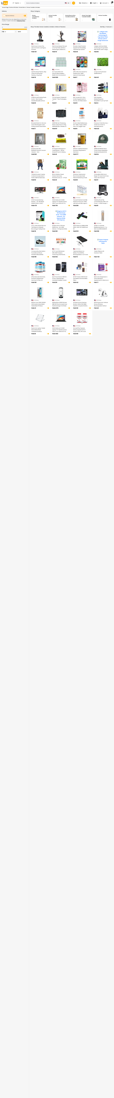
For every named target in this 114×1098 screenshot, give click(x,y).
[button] (83, 3)
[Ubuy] (4, 3)
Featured (108, 27)
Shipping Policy (21, 20)
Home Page (5, 7)
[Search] (73, 3)
